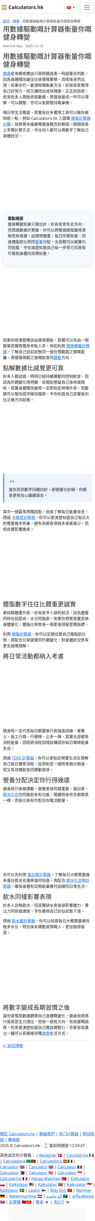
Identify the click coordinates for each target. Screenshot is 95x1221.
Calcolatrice (77, 1155)
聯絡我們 (47, 1134)
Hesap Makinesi (46, 1178)
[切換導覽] (87, 7)
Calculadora (14, 1161)
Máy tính (58, 1190)
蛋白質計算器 (39, 874)
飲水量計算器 (23, 921)
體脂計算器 (21, 634)
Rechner (84, 1190)
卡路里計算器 (23, 517)
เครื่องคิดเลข (83, 1196)
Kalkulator (80, 1178)
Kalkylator (9, 1190)
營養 (39, 242)
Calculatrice (10, 1178)
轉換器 (14, 1139)
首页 (6, 21)
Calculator (9, 1167)
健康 (46, 1033)
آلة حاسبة (54, 1196)
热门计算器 (68, 1134)
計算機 (15, 1202)
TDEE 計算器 (23, 758)
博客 (16, 21)
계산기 (58, 1202)
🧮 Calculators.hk (22, 7)
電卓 (39, 1202)
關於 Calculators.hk (17, 1134)
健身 (7, 73)
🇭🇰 (69, 7)
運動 (57, 357)
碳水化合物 (12, 794)
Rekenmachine (22, 1196)
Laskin (34, 1190)
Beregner (48, 1155)
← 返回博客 (13, 1045)
